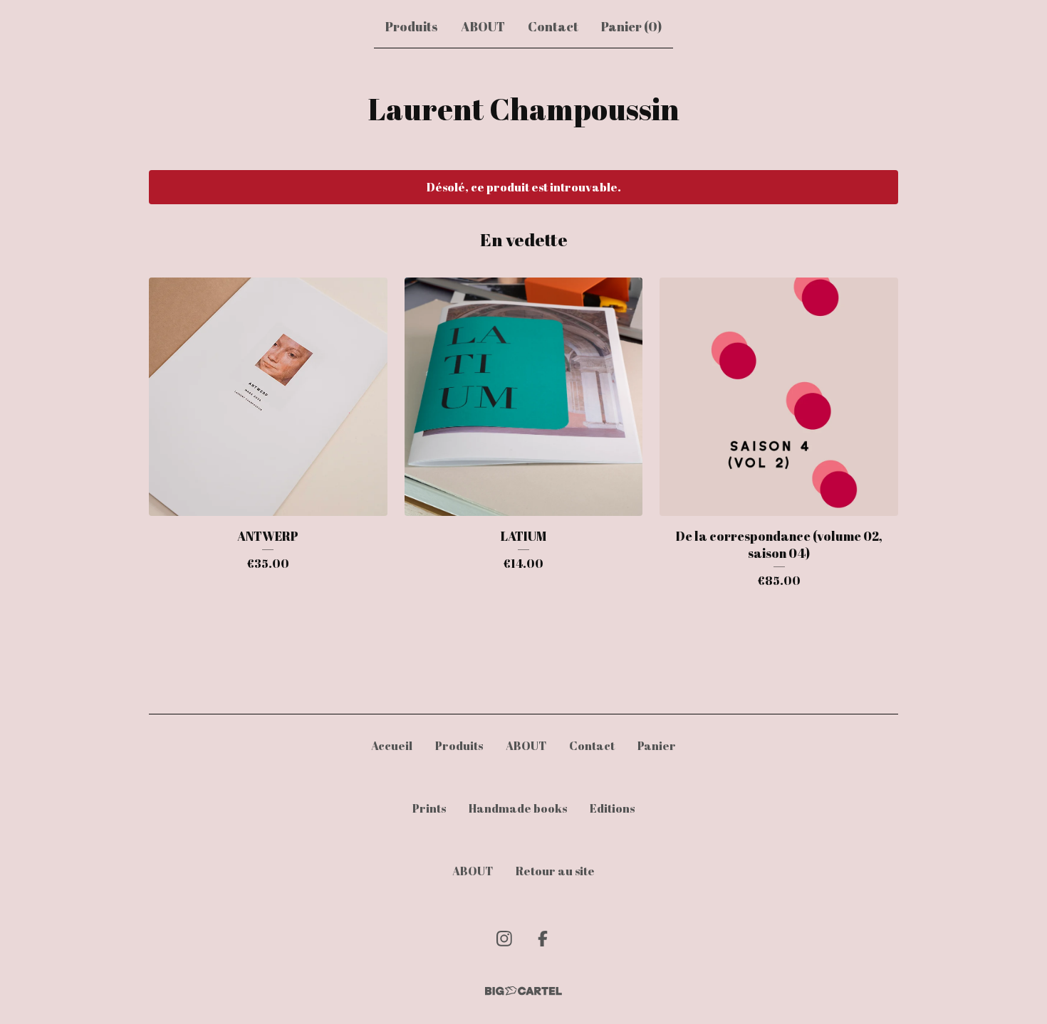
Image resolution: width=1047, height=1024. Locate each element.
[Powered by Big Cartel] (523, 991)
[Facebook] (543, 938)
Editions (612, 808)
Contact (553, 26)
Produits (411, 26)
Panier (656, 746)
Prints (429, 808)
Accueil (391, 746)
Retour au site (555, 871)
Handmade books (518, 808)
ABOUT (483, 26)
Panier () (631, 26)
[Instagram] (504, 938)
